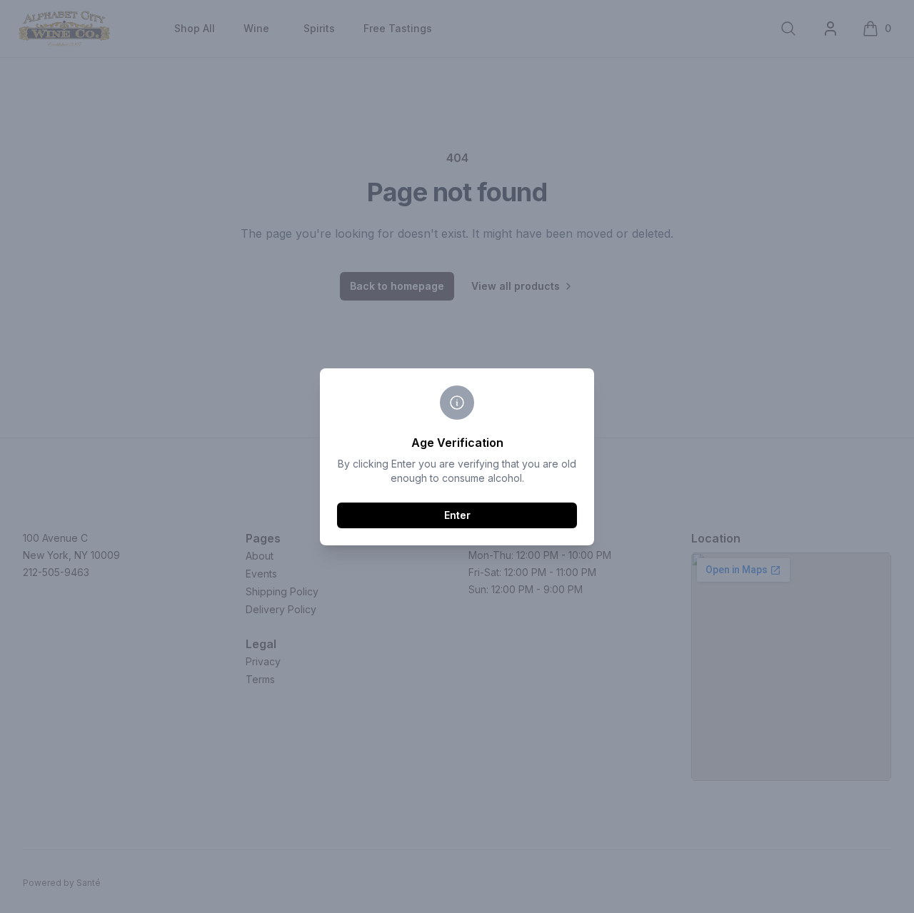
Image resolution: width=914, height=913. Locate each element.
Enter (457, 515)
